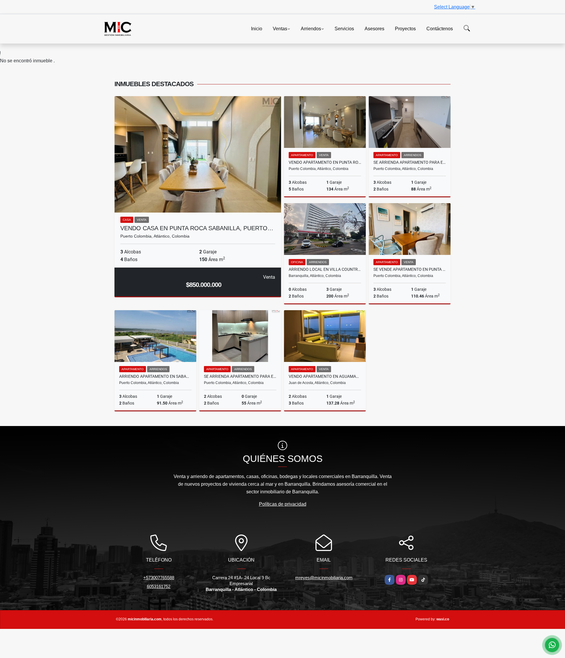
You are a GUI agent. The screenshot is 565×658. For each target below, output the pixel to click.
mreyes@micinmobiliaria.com (324, 577)
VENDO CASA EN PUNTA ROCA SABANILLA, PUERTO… (196, 228)
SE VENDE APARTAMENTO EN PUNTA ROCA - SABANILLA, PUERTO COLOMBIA (409, 269)
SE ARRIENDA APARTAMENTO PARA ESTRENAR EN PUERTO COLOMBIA (409, 162)
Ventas (280, 28)
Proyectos (405, 28)
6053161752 (158, 586)
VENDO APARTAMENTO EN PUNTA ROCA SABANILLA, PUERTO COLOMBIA (325, 162)
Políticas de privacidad (282, 504)
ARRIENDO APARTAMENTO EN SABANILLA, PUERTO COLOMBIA (155, 376)
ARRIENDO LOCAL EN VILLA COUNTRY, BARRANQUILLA (325, 269)
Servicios (344, 28)
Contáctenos (439, 28)
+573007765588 (158, 577)
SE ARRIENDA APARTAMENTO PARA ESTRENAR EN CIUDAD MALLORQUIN (240, 376)
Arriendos (311, 28)
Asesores (374, 28)
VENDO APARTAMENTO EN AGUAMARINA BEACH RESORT (325, 376)
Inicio (256, 28)
